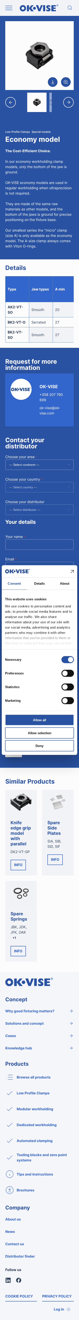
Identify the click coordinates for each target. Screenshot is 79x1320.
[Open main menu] (8, 8)
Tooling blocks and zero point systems (42, 1157)
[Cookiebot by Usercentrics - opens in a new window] (56, 571)
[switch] (67, 673)
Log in (59, 1309)
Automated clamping (34, 1140)
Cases (10, 1036)
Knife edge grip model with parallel (21, 833)
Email (11, 559)
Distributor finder (20, 1256)
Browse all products (34, 1077)
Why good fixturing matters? (29, 1011)
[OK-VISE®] (39, 10)
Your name (15, 536)
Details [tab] (39, 583)
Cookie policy (19, 1296)
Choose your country (24, 479)
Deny (39, 746)
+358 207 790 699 (51, 397)
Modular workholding (35, 1109)
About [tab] (65, 583)
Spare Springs (19, 916)
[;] (70, 8)
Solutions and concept (24, 1023)
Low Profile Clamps (33, 1093)
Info (18, 865)
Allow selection (39, 733)
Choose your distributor (24, 502)
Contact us (14, 1244)
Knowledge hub (18, 1048)
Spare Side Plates (54, 828)
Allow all (39, 720)
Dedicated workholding (37, 1125)
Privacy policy (57, 1296)
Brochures (25, 1190)
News (10, 1231)
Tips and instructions (35, 1174)
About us (13, 1219)
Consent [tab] (14, 583)
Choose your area (21, 457)
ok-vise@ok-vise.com (50, 410)
